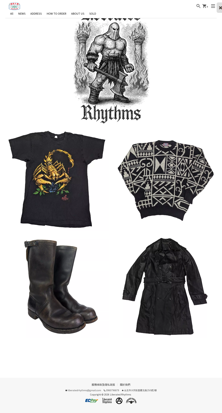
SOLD (92, 13)
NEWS (22, 13)
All (11, 13)
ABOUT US (77, 13)
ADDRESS (36, 13)
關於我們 (125, 385)
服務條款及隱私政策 (103, 385)
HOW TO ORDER (56, 13)
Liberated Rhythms (120, 394)
